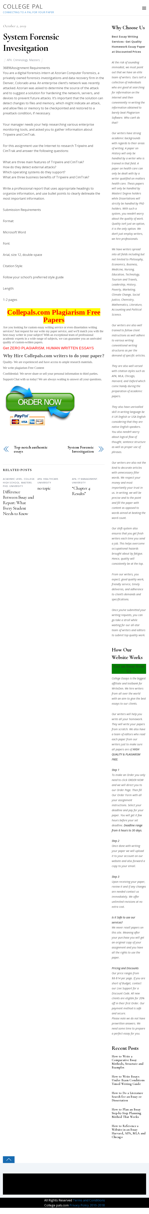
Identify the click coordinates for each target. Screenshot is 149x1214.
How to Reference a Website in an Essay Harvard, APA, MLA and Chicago (129, 1131)
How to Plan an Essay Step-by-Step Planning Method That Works (126, 1113)
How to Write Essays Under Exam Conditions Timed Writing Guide (128, 1080)
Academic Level (12, 478)
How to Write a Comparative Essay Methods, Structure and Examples (128, 1062)
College (29, 478)
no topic (44, 488)
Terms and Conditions (88, 1200)
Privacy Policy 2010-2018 (87, 1205)
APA (9, 60)
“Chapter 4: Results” (81, 491)
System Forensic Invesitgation (31, 42)
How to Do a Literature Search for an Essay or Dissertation (127, 1096)
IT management (87, 478)
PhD (5, 486)
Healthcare (50, 478)
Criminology (20, 60)
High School (11, 482)
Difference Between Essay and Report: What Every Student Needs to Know (18, 502)
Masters (34, 60)
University (16, 486)
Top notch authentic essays (31, 449)
